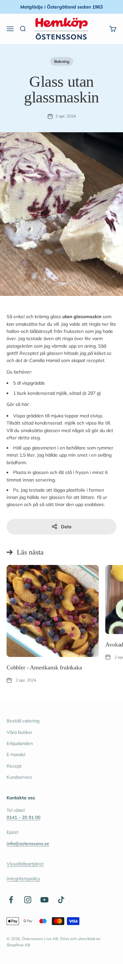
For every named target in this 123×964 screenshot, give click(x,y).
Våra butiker (19, 732)
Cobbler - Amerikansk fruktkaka (44, 667)
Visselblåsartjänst (25, 864)
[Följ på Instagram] (27, 899)
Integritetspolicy (23, 879)
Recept (14, 766)
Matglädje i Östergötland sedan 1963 (61, 7)
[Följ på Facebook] (11, 899)
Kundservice (19, 777)
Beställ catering (23, 721)
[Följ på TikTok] (61, 899)
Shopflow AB (18, 944)
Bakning (61, 61)
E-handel (16, 754)
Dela (66, 527)
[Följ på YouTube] (44, 899)
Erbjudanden (20, 743)
